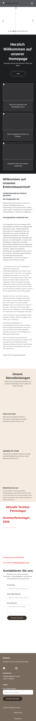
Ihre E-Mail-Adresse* (14, 594)
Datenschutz (18, 712)
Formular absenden (17, 618)
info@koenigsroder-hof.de (20, 562)
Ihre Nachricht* (12, 603)
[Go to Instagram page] (16, 668)
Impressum (18, 718)
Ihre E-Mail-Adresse (9, 688)
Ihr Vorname (11, 585)
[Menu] (32, 3)
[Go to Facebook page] (4, 668)
